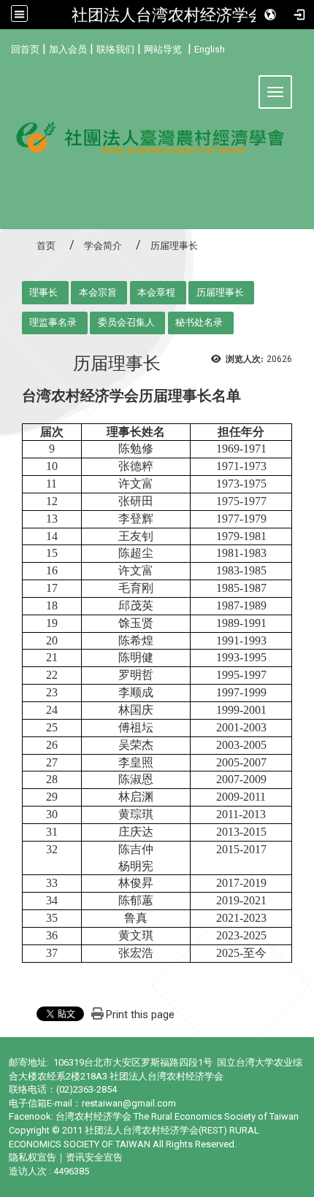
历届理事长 (220, 292)
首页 (46, 245)
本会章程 (156, 292)
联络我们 (115, 49)
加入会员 (68, 49)
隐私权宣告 (32, 1157)
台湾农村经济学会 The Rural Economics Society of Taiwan (177, 1116)
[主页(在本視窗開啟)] (157, 143)
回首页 (25, 49)
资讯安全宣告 (94, 1157)
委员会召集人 (126, 322)
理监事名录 (53, 322)
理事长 (43, 292)
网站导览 (163, 49)
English (209, 49)
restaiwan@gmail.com (129, 1103)
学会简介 (103, 245)
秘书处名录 (199, 322)
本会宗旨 (98, 292)
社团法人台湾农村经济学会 (168, 14)
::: (5, 47)
